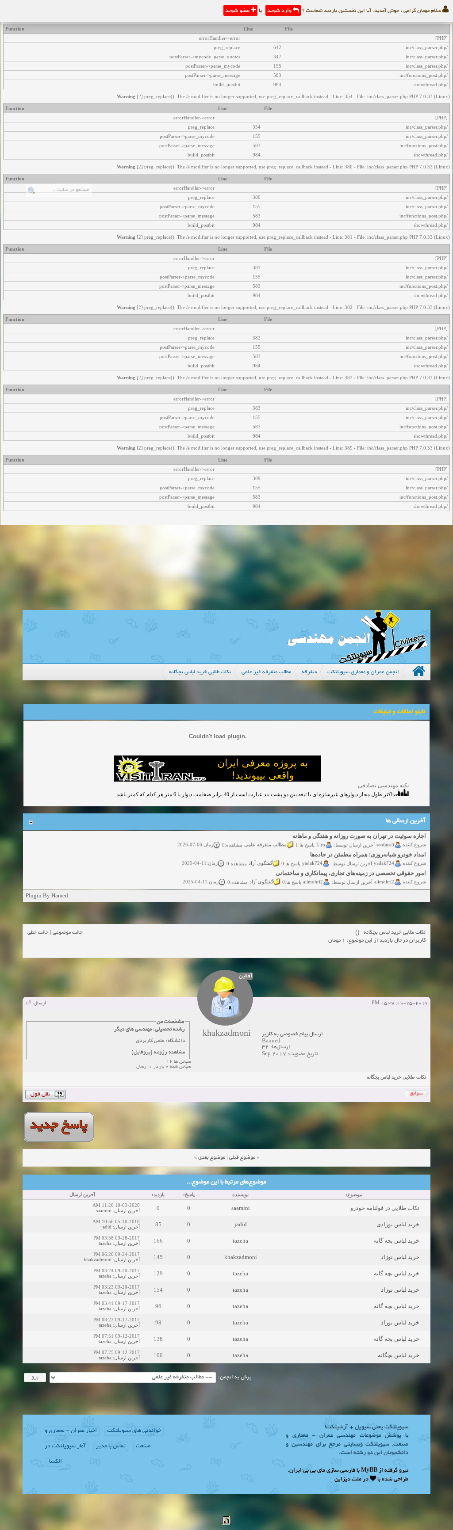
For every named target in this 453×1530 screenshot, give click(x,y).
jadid (240, 1224)
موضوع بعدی (211, 1157)
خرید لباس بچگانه (398, 1355)
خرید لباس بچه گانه (396, 1240)
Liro (320, 836)
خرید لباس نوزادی (397, 1224)
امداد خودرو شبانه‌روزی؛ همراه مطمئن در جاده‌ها (368, 847)
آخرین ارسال (127, 1210)
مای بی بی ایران (307, 1471)
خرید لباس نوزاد (400, 1257)
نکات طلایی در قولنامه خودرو (384, 1208)
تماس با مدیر (111, 1446)
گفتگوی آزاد (261, 855)
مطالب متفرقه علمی (265, 836)
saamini (240, 1208)
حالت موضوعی (68, 932)
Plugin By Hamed (47, 895)
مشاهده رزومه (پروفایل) (158, 1052)
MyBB (369, 1471)
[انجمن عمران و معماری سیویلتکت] (357, 661)
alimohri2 (384, 874)
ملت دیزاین (347, 1480)
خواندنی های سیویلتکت (134, 1431)
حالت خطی (38, 932)
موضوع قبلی (242, 1157)
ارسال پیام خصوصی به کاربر (292, 1034)
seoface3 (385, 836)
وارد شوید (280, 11)
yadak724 (384, 855)
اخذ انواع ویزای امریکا (399, 884)
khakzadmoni (240, 1257)
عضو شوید (238, 11)
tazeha (240, 1240)
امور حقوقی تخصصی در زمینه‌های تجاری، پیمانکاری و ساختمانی (351, 865)
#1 (28, 1003)
